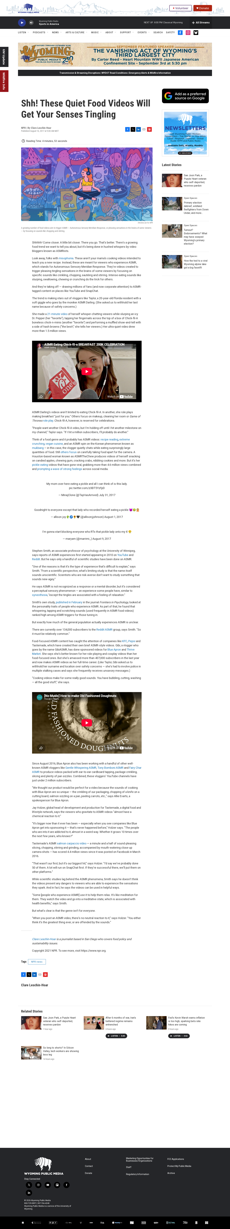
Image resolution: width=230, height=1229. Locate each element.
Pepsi (131, 641)
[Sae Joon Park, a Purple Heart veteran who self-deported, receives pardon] (172, 180)
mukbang (38, 448)
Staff (128, 1167)
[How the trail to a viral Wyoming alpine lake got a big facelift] (172, 261)
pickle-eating (40, 464)
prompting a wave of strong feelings (59, 469)
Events (142, 32)
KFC (124, 641)
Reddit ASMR (104, 629)
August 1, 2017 (113, 517)
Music (95, 32)
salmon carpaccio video (71, 843)
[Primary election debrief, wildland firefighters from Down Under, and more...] (172, 203)
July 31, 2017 (107, 495)
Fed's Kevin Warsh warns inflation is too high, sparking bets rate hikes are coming (186, 1021)
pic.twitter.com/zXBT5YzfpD (87, 488)
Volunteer (181, 8)
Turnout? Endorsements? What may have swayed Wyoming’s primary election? (195, 237)
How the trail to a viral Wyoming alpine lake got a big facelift (195, 264)
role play (48, 420)
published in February (69, 602)
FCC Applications (175, 1159)
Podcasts (39, 32)
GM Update (4, 57)
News (55, 32)
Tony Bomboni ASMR (110, 767)
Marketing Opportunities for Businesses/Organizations (139, 1159)
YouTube (122, 555)
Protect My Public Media (179, 1166)
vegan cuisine (54, 443)
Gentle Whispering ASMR (80, 767)
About (109, 32)
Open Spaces (190, 198)
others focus (69, 452)
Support (125, 32)
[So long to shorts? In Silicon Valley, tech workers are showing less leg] (31, 1052)
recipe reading (109, 439)
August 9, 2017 (101, 538)
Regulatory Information (137, 1174)
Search (158, 32)
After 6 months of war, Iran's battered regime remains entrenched (121, 1021)
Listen (22, 32)
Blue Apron (114, 649)
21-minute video (57, 314)
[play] (21, 23)
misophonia (66, 258)
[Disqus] (115, 1106)
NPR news (37, 962)
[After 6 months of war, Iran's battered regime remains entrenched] (94, 1023)
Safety (170, 32)
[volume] (31, 22)
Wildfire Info (4, 81)
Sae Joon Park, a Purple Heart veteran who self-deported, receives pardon (59, 1021)
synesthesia (39, 595)
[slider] (36, 22)
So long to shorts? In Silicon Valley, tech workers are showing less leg (61, 1051)
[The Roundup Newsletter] (185, 133)
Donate (204, 8)
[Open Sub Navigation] (28, 32)
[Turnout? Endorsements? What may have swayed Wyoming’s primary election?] (172, 231)
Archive (171, 1173)
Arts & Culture (75, 32)
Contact (89, 1166)
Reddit (36, 559)
